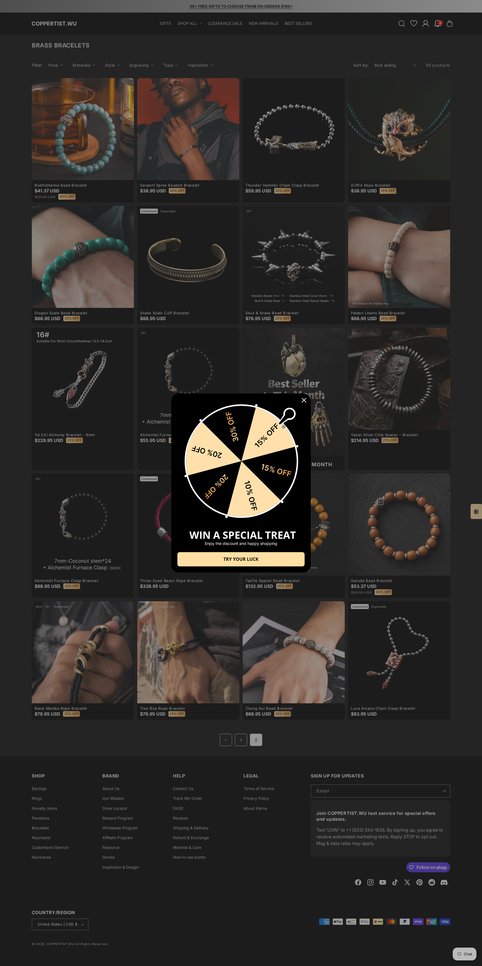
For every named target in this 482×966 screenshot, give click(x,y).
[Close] (304, 400)
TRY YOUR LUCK (241, 559)
